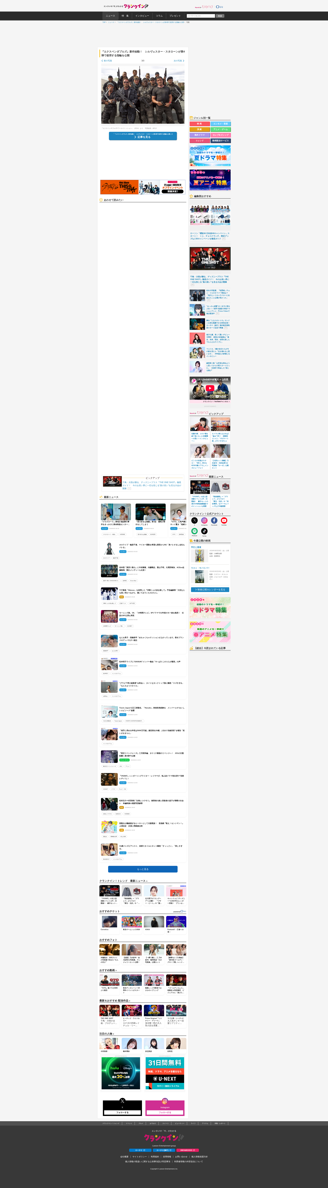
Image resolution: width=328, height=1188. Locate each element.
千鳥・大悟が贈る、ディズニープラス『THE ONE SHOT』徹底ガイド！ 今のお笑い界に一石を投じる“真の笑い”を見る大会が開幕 (151, 485)
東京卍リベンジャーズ (109, 766)
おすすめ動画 (108, 970)
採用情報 (167, 1157)
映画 (199, 124)
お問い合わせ (181, 1157)
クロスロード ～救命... (109, 534)
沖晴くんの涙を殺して (109, 603)
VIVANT (105, 789)
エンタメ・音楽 (220, 124)
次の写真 (178, 61)
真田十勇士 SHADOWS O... (111, 580)
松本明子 (105, 673)
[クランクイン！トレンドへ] (204, 6)
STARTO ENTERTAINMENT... (134, 721)
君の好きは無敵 (142, 534)
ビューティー (179, 1123)
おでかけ (153, 1123)
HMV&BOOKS (186, 1150)
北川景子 (129, 626)
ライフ (193, 1123)
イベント (129, 1123)
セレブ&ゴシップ (221, 135)
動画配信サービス (220, 140)
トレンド (200, 140)
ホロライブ (106, 558)
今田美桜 (122, 534)
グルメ (141, 1123)
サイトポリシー (139, 1157)
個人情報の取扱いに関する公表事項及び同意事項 (147, 1161)
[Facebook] (214, 520)
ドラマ (113, 789)
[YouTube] (224, 520)
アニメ (127, 766)
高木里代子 (106, 859)
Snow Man (133, 580)
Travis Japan (118, 721)
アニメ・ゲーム (220, 129)
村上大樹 (123, 836)
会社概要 (124, 1157)
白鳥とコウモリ (107, 814)
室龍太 (105, 836)
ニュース (110, 22)
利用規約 (155, 1157)
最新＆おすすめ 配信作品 (114, 1000)
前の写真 (108, 61)
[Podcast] (194, 531)
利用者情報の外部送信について (188, 1161)
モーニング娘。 (119, 626)
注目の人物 (106, 1033)
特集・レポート (220, 1123)
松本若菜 (152, 534)
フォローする (122, 1112)
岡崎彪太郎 (114, 836)
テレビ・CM (122, 789)
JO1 (121, 766)
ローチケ (138, 1150)
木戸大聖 (132, 603)
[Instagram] (204, 520)
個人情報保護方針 (199, 1157)
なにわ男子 (115, 650)
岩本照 (125, 580)
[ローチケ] (219, 6)
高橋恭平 (105, 650)
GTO (173, 534)
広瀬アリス (123, 603)
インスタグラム (116, 673)
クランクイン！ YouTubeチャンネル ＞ (216, 401)
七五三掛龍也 (107, 721)
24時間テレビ (107, 626)
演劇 (199, 129)
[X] (194, 520)
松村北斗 (118, 814)
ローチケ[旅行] (163, 1150)
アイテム (205, 1123)
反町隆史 (181, 534)
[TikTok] (204, 531)
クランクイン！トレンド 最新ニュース (123, 881)
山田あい (105, 696)
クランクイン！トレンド (110, 1123)
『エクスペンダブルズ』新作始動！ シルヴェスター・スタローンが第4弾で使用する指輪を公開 (150, 22)
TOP (103, 22)
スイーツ (165, 1123)
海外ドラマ (199, 135)
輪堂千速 (115, 558)
